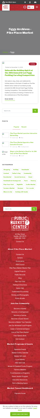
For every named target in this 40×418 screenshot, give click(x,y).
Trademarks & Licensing (20, 292)
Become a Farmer (20, 315)
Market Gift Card (20, 356)
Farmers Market (9, 188)
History (33, 180)
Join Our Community (20, 303)
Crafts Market (30, 184)
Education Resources (20, 380)
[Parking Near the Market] (35, 2)
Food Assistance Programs (20, 373)
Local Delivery (20, 359)
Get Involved (20, 339)
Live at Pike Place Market (20, 332)
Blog (20, 278)
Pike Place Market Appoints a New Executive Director (21, 143)
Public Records (20, 275)
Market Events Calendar (20, 353)
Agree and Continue (20, 414)
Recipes (20, 188)
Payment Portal (20, 393)
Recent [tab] (23, 127)
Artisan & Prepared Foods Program (20, 366)
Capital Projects (20, 271)
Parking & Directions (20, 285)
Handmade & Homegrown (12, 180)
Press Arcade (20, 298)
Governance (20, 261)
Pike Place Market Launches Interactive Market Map (23, 134)
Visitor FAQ (20, 288)
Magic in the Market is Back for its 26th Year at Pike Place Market (23, 152)
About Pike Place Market (20, 249)
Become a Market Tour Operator (20, 322)
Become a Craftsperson (20, 312)
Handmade (25, 169)
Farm (26, 180)
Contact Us (20, 242)
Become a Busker (20, 309)
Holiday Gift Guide (21, 192)
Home (5, 52)
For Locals (30, 188)
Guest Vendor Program (20, 376)
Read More (9, 99)
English (31, 7)
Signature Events (20, 349)
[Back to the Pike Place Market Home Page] (6, 7)
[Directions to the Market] (30, 2)
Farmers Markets (20, 370)
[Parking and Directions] (25, 2)
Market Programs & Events (20, 344)
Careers (20, 258)
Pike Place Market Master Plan (20, 268)
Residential (7, 177)
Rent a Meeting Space (20, 383)
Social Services (19, 177)
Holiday (15, 169)
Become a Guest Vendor (20, 319)
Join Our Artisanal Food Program (20, 325)
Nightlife (20, 184)
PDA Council (20, 265)
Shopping (6, 169)
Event (30, 177)
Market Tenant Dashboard (20, 388)
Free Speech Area (20, 336)
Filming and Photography (20, 295)
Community (27, 173)
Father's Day (16, 173)
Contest (6, 173)
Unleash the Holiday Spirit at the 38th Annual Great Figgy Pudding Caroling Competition (20, 72)
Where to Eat (7, 192)
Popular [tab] (16, 127)
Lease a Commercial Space (20, 329)
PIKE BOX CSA (20, 363)
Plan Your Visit (8, 184)
